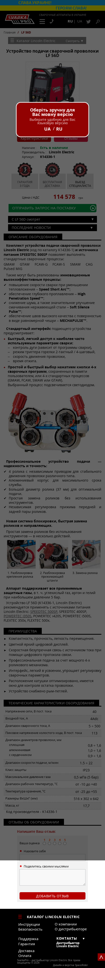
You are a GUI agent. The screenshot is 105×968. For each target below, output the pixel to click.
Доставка (26, 950)
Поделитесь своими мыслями (46, 866)
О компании (66, 924)
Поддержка (28, 938)
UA (47, 129)
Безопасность (30, 929)
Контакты (66, 938)
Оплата (24, 955)
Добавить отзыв (52, 896)
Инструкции (29, 924)
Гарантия (26, 943)
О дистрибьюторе (71, 928)
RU (59, 129)
